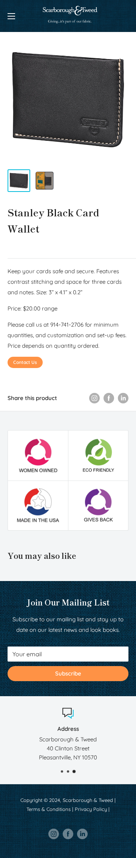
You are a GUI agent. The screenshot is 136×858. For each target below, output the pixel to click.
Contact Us (25, 362)
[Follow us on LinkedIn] (82, 834)
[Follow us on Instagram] (53, 834)
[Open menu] (11, 16)
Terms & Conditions (48, 809)
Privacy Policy (91, 809)
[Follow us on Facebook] (68, 834)
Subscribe (68, 673)
